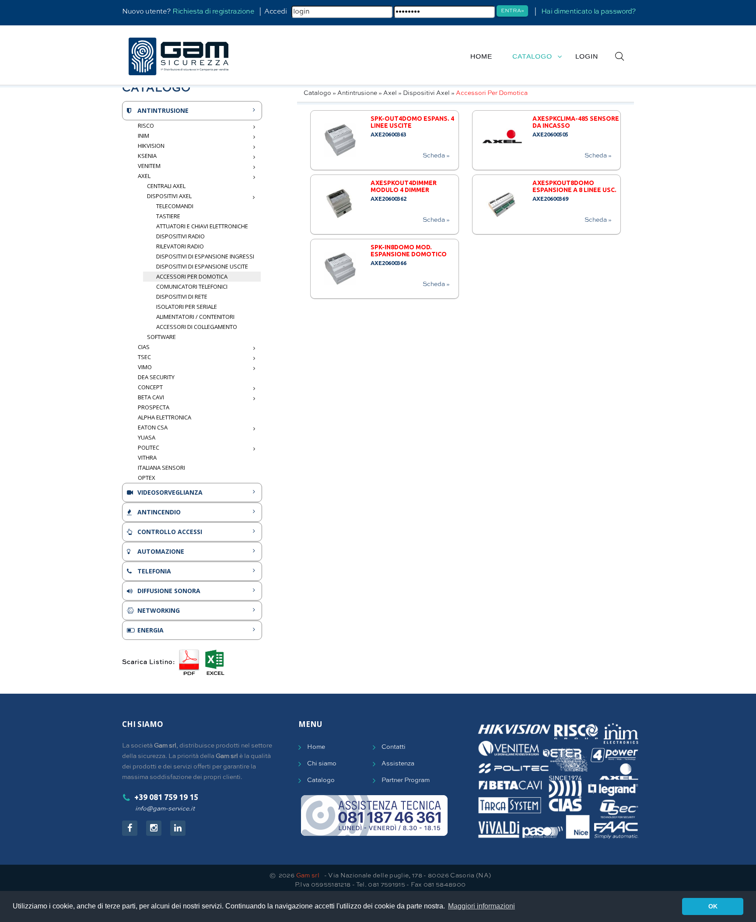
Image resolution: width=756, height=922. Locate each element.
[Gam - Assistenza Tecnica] (374, 815)
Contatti (394, 747)
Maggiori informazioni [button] (481, 906)
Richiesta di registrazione (213, 11)
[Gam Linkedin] (178, 828)
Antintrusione (357, 93)
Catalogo (532, 56)
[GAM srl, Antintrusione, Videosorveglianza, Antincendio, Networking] (178, 56)
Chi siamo (321, 764)
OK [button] (713, 906)
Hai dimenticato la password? (588, 11)
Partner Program (406, 780)
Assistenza (398, 764)
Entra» (512, 11)
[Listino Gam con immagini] (189, 662)
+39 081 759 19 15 (166, 797)
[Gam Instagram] (153, 828)
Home (481, 56)
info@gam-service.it (165, 809)
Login (586, 56)
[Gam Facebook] (129, 828)
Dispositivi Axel (426, 93)
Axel (390, 93)
